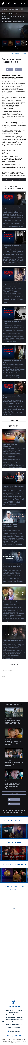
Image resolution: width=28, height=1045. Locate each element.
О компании (9, 1010)
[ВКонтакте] (9, 69)
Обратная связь (6, 1022)
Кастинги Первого (10, 1017)
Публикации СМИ (17, 1024)
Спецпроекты (18, 1010)
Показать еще (14, 420)
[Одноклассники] (18, 69)
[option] (7, 43)
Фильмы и (11, 9)
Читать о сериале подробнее (14, 180)
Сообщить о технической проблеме (17, 53)
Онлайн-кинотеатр (14, 1012)
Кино (3, 673)
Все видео (20, 1017)
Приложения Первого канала (14, 1015)
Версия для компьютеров (14, 1027)
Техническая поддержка (19, 1022)
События (8, 1024)
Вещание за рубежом (15, 1031)
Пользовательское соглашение (14, 1019)
